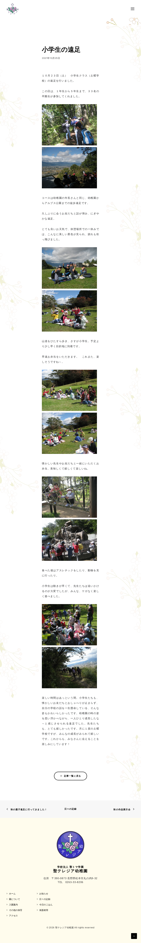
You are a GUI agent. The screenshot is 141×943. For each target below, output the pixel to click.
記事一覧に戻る (72, 775)
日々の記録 (70, 808)
